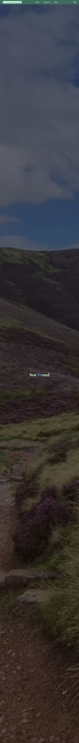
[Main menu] (74, 2)
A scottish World (12, 2)
